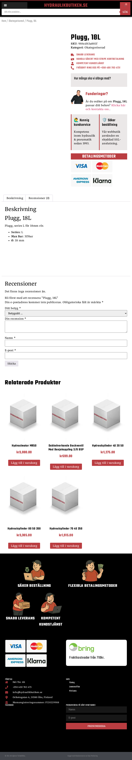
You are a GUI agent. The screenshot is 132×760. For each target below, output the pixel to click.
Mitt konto (72, 691)
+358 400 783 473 (110, 68)
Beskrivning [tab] (15, 198)
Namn (10, 338)
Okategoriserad (16, 21)
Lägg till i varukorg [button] (24, 462)
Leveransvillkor (74, 687)
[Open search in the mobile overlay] (66, 12)
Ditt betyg (13, 308)
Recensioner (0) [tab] (39, 198)
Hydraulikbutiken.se (66, 5)
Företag (72, 682)
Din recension (15, 318)
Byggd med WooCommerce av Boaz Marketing (83, 756)
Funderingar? (97, 94)
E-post (10, 350)
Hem (4, 21)
